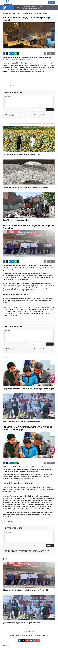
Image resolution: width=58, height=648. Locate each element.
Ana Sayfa (7, 13)
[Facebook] (4, 53)
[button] (48, 53)
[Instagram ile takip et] (35, 640)
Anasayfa (12, 635)
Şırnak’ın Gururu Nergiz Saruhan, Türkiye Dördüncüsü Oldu (32, 7)
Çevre (13, 13)
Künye (17, 635)
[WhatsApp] (15, 53)
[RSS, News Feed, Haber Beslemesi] (38, 640)
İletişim (30, 635)
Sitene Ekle (45, 635)
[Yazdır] (45, 53)
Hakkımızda (24, 635)
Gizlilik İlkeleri (37, 635)
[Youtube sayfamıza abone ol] (27, 640)
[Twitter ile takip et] (23, 640)
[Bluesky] (10, 53)
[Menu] (49, 2)
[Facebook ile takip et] (19, 640)
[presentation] (8, 7)
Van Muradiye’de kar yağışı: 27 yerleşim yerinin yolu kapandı (32, 13)
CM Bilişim (8, 645)
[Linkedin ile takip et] (31, 640)
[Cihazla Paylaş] (18, 53)
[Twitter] (7, 53)
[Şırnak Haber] (7, 2)
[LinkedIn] (12, 53)
